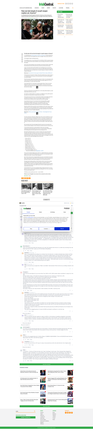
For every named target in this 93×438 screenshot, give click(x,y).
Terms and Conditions (44, 421)
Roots (54, 419)
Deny (31, 228)
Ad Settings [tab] (52, 212)
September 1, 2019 (39, 150)
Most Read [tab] (60, 12)
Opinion (54, 415)
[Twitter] (68, 3)
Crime (29, 175)
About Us (42, 415)
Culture (54, 416)
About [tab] (65, 212)
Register (42, 422)
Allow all (62, 228)
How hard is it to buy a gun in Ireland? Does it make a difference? (40, 72)
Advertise (42, 418)
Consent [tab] (28, 212)
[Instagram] (70, 3)
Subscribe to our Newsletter (25, 417)
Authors (42, 412)
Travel (54, 418)
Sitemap (42, 423)
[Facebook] (66, 3)
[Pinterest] (72, 3)
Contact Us (42, 416)
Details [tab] (40, 212)
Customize (46, 228)
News (54, 412)
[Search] (72, 8)
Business (54, 413)
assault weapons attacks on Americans (38, 55)
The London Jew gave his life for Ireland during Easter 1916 (26, 192)
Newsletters (61, 3)
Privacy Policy (43, 419)
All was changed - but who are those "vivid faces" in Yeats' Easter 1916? (36, 192)
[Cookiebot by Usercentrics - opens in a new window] (65, 208)
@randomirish (30, 18)
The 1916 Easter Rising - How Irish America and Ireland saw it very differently (48, 192)
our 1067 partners (30, 217)
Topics (41, 413)
